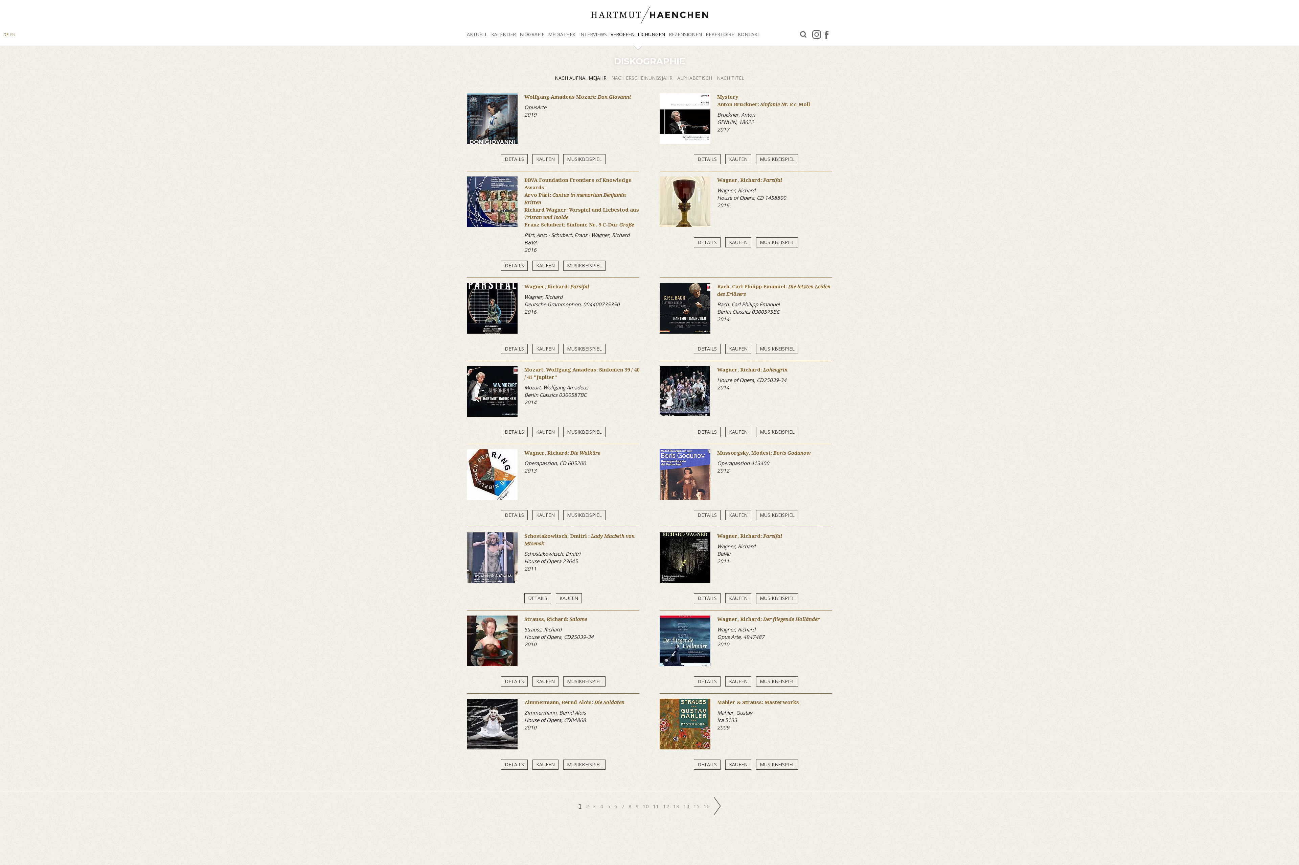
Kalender (503, 34)
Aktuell (477, 34)
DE (5, 35)
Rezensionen (685, 34)
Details (514, 159)
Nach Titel (730, 78)
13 (677, 806)
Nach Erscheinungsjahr (642, 78)
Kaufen (545, 159)
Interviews (593, 34)
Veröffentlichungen (638, 34)
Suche (803, 35)
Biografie (532, 34)
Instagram (816, 34)
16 (707, 806)
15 (697, 806)
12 (666, 806)
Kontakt (749, 34)
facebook (826, 34)
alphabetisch (695, 78)
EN (12, 35)
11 (656, 806)
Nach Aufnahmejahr (581, 78)
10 (646, 806)
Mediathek (561, 34)
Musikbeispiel (584, 159)
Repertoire (720, 34)
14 (687, 806)
